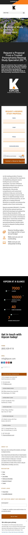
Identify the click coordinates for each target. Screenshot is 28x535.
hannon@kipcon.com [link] (9, 435)
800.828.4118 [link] (14, 1)
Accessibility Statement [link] (7, 494)
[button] (24, 14)
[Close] (26, 521)
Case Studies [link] (5, 476)
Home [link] (3, 472)
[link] (14, 8)
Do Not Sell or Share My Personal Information (13, 532)
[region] (14, 527)
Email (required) (4, 502)
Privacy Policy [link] (5, 491)
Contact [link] (4, 483)
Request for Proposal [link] (6, 481)
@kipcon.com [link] (8, 384)
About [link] (3, 474)
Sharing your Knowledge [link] (7, 478)
